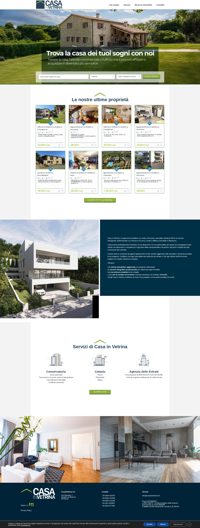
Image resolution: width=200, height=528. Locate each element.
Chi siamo (114, 5)
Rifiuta (162, 524)
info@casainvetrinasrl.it (151, 496)
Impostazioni (178, 524)
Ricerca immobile (143, 5)
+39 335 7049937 (108, 503)
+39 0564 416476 (108, 496)
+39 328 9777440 (108, 506)
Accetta (149, 524)
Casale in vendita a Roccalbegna (45, 174)
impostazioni (25, 525)
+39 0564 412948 (108, 498)
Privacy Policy (26, 510)
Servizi (127, 5)
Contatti (160, 5)
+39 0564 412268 (108, 501)
